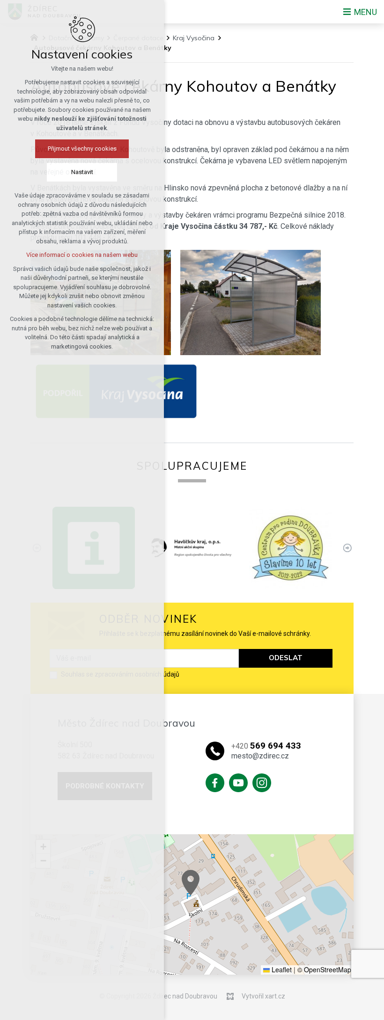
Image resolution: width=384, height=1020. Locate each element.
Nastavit (82, 171)
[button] (190, 882)
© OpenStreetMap (324, 969)
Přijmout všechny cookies (82, 148)
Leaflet (281, 969)
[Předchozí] (347, 547)
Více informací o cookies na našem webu (82, 254)
